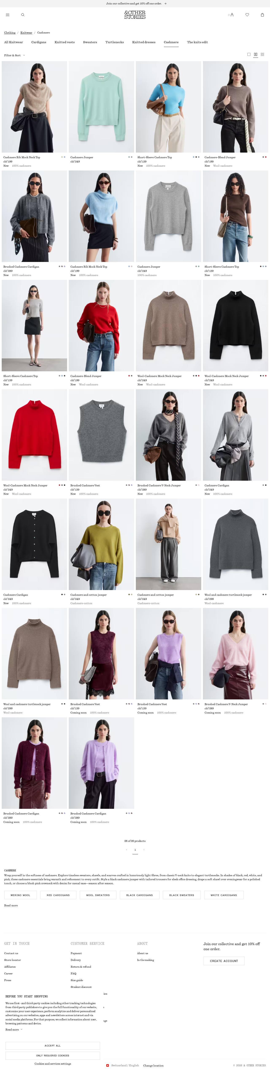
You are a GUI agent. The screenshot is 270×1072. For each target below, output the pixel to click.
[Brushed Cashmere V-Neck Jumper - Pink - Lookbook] (235, 653)
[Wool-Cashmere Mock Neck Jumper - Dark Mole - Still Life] (168, 325)
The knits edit (197, 42)
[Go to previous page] (126, 849)
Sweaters (90, 42)
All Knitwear (13, 42)
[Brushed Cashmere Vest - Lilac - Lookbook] (168, 653)
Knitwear (26, 32)
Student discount (81, 987)
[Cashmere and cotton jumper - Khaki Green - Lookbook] (101, 544)
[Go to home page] (135, 14)
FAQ (73, 973)
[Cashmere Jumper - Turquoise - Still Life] (101, 107)
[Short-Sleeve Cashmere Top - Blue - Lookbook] (168, 107)
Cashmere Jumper (81, 157)
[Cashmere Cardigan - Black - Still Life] (34, 544)
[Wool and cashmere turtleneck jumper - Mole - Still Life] (34, 653)
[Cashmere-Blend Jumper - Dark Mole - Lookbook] (235, 107)
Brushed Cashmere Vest (85, 485)
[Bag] (262, 14)
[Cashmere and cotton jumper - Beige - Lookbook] (168, 544)
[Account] (232, 14)
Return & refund (81, 967)
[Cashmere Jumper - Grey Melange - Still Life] (168, 216)
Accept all (53, 1045)
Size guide (77, 980)
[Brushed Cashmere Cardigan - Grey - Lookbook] (34, 216)
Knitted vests (65, 42)
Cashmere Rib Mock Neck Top (21, 157)
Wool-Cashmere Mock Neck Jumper (160, 376)
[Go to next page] (144, 849)
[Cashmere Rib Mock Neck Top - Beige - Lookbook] (34, 107)
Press (7, 980)
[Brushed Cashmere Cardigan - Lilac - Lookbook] (101, 763)
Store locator (12, 960)
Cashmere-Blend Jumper (220, 157)
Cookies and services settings (53, 1064)
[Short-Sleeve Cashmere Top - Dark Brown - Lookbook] (235, 216)
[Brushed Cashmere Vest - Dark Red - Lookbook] (101, 653)
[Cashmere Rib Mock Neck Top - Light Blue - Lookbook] (101, 216)
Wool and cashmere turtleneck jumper (228, 595)
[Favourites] (247, 14)
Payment (76, 953)
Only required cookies (52, 1055)
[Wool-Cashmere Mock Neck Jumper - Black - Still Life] (235, 325)
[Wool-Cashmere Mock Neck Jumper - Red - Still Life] (34, 435)
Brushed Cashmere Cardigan (21, 267)
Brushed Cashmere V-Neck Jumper (159, 485)
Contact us (11, 953)
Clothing (9, 32)
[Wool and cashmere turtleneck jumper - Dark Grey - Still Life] (235, 544)
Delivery (76, 960)
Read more (11, 905)
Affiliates (10, 967)
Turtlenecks (114, 42)
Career (8, 973)
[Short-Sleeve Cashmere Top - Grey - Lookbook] (34, 325)
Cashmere (171, 42)
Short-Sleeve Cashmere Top (155, 157)
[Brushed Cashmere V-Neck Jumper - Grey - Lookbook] (168, 435)
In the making (145, 960)
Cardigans (38, 42)
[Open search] (22, 14)
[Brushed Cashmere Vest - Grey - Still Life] (101, 435)
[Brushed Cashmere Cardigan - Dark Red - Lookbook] (34, 763)
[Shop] (7, 14)
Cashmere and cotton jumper (88, 595)
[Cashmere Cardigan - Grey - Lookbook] (235, 435)
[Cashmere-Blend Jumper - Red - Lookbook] (101, 325)
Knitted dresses (143, 42)
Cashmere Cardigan (217, 485)
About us (142, 953)
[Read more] (135, 3)
